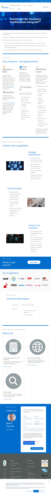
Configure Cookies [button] (29, 491)
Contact (19, 8)
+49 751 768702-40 (35, 1)
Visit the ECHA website (32, 365)
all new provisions (11, 102)
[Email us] (46, 475)
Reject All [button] (42, 491)
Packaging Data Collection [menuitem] (15, 468)
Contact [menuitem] (4, 472)
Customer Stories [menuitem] (30, 463)
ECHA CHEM (10, 87)
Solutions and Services (15, 5)
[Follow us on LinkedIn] (43, 475)
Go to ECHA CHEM (7, 399)
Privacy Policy (16, 485)
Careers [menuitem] (4, 474)
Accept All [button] (36, 491)
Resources (30, 5)
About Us (12, 8)
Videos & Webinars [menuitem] (31, 466)
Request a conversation (37, 448)
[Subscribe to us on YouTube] (44, 479)
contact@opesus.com (46, 1)
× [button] (48, 481)
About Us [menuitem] (5, 469)
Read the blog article (8, 366)
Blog (24, 5)
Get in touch (34, 262)
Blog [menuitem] (28, 469)
